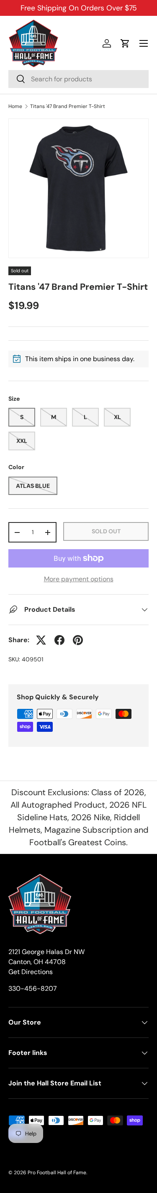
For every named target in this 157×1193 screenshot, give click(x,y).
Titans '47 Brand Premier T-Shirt (67, 106)
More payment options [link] (78, 579)
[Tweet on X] (41, 640)
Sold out (106, 531)
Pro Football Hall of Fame (57, 1172)
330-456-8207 (32, 988)
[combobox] (78, 79)
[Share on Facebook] (59, 640)
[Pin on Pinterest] (78, 640)
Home (15, 106)
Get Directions (30, 971)
